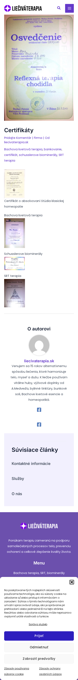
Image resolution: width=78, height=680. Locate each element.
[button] (72, 582)
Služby (18, 478)
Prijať (39, 636)
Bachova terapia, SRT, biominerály (39, 573)
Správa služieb (38, 624)
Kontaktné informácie (31, 463)
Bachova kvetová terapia (23, 149)
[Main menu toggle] (69, 8)
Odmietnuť (39, 647)
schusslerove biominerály (38, 155)
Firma (38, 138)
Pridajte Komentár (17, 138)
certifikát (10, 155)
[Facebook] (39, 409)
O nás (17, 493)
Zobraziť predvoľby (39, 658)
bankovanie (53, 149)
